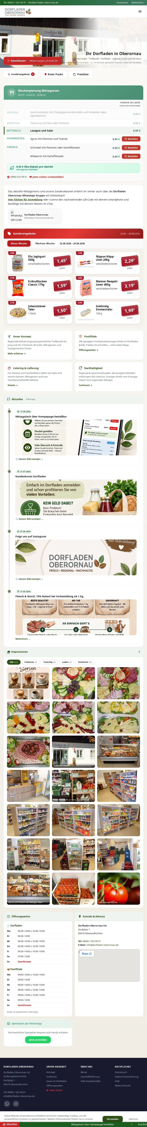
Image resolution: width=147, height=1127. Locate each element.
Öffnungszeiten (54, 1085)
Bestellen (133, 138)
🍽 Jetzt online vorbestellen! (46, 177)
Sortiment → (85, 385)
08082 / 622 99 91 (17, 2)
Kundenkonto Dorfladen (127, 1124)
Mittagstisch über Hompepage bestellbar (69, 1124)
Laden (67, 662)
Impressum (122, 2)
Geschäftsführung (90, 1076)
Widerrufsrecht (123, 1085)
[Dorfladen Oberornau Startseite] (19, 11)
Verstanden (112, 1119)
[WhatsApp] (7, 1103)
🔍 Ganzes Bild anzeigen (28, 459)
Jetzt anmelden (38, 1039)
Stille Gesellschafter (91, 1081)
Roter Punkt (55, 74)
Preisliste (83, 74)
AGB (117, 1081)
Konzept (50, 1072)
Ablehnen (133, 1119)
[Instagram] (16, 1103)
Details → (13, 385)
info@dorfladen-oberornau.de (43, 2)
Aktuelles (11, 1124)
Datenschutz (137, 2)
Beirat (84, 1072)
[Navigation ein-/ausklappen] (140, 11)
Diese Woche (19, 243)
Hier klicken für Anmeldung (25, 199)
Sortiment (85, 662)
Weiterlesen (21, 639)
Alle (14, 662)
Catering (50, 662)
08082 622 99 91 (18, 176)
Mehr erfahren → (17, 353)
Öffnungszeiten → (88, 350)
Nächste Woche (45, 243)
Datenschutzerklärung (126, 1076)
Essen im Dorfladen (56, 1081)
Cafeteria (30, 662)
